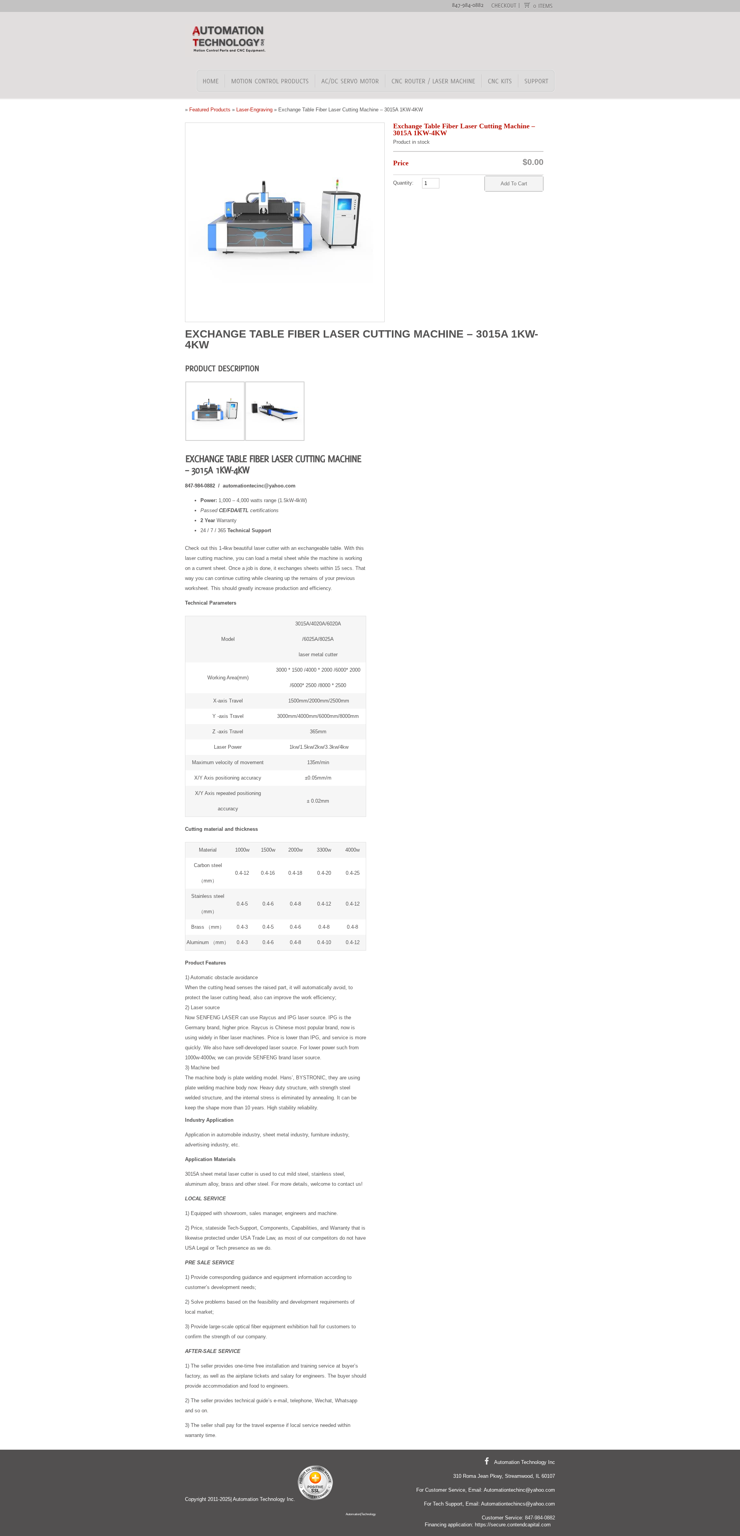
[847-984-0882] (468, 5)
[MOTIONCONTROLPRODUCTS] (270, 80)
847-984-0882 (540, 1518)
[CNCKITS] (500, 80)
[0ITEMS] (543, 5)
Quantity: (403, 183)
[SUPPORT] (536, 80)
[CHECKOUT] (503, 5)
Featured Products (209, 110)
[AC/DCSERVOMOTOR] (350, 80)
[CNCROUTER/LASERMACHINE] (433, 80)
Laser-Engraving (254, 110)
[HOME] (211, 80)
